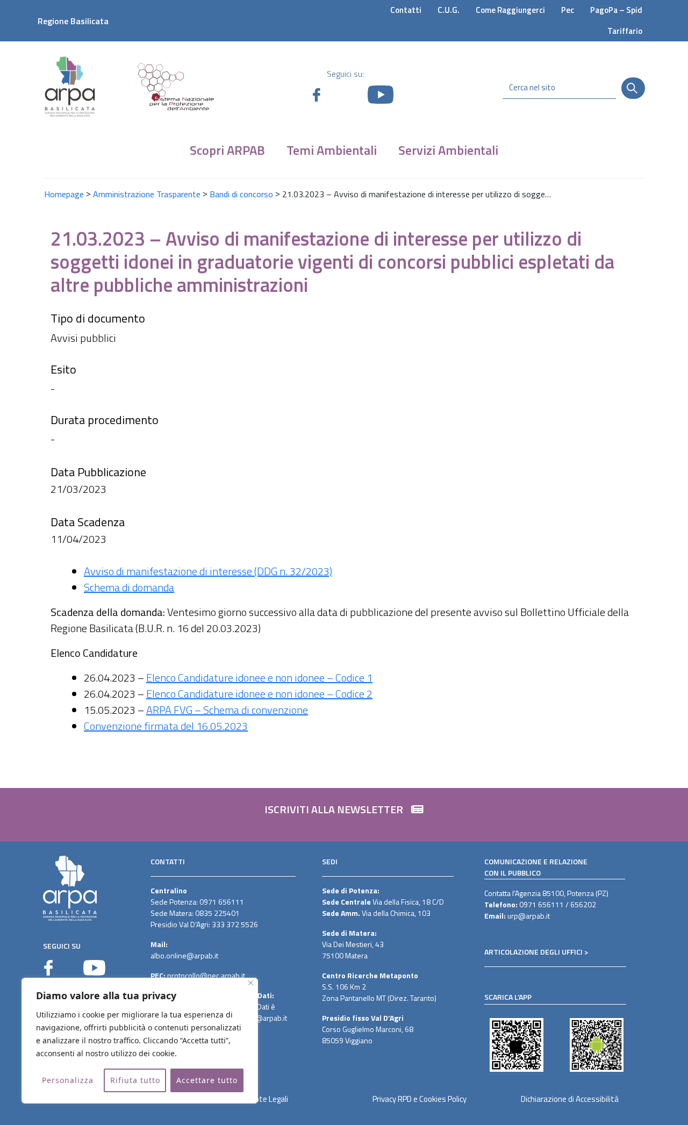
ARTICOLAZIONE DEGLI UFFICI (533, 951)
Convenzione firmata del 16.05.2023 (166, 726)
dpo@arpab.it (264, 1017)
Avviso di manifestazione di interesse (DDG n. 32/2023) (208, 571)
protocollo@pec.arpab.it (206, 975)
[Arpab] (70, 86)
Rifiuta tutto (135, 1080)
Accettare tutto (207, 1080)
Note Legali (269, 1099)
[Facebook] (48, 968)
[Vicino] (250, 982)
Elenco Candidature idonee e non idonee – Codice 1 (259, 677)
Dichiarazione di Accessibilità (570, 1099)
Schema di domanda (129, 587)
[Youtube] (94, 968)
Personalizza (68, 1080)
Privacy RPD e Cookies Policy (419, 1099)
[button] (344, 814)
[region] (140, 1040)
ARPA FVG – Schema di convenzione (227, 709)
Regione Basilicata (73, 21)
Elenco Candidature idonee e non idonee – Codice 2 (259, 693)
